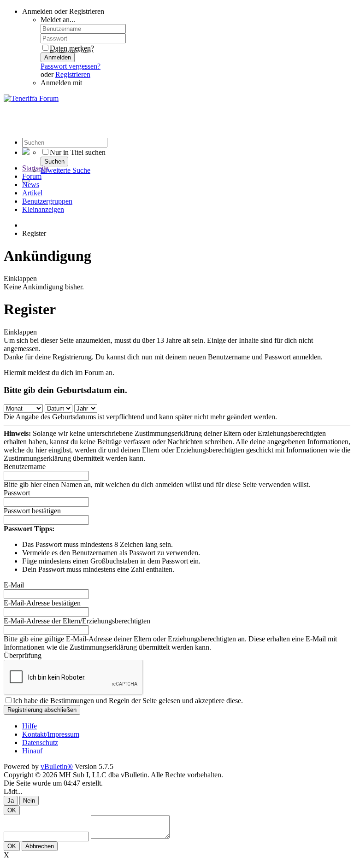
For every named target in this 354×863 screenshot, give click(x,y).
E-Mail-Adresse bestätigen (42, 603)
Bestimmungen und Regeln (90, 700)
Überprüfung (22, 655)
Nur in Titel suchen (78, 152)
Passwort (17, 493)
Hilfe (29, 726)
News (30, 184)
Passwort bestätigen (32, 511)
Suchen (54, 161)
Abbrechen (39, 846)
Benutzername (25, 466)
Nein (29, 800)
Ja (10, 800)
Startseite (35, 168)
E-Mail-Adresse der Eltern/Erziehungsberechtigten (77, 621)
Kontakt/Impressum (50, 734)
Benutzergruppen (47, 201)
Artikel (32, 193)
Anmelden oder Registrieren (63, 11)
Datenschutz (40, 742)
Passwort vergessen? (70, 66)
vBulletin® (57, 766)
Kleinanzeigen (43, 209)
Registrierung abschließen (42, 709)
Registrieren (72, 74)
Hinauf (32, 751)
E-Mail (14, 585)
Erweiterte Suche (65, 170)
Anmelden (57, 57)
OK (11, 810)
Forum (31, 176)
